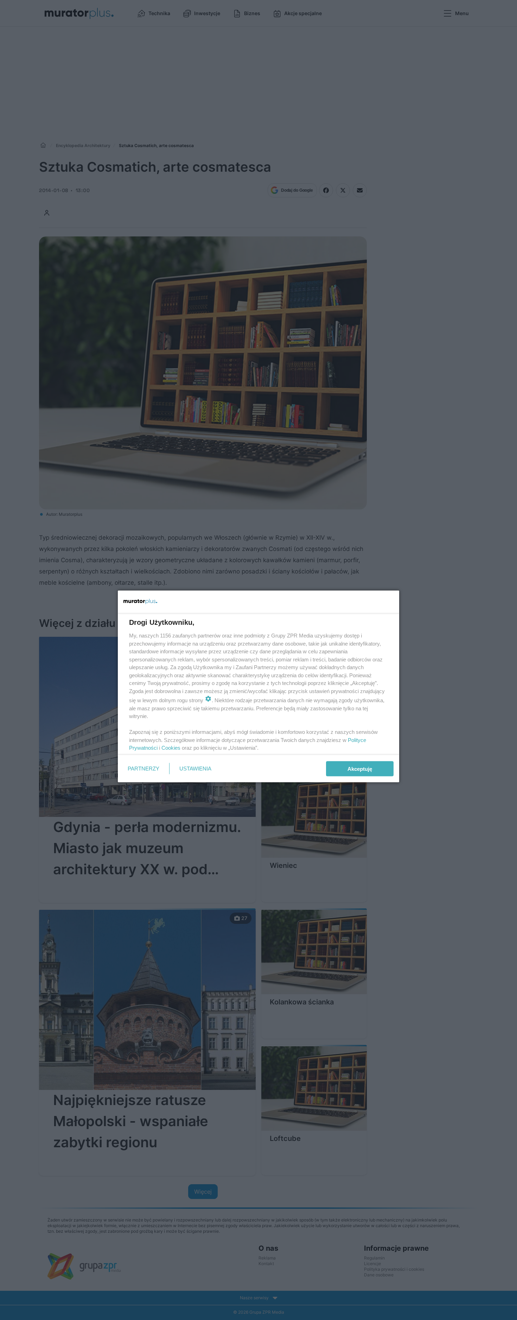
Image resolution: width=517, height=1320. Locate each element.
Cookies (170, 748)
